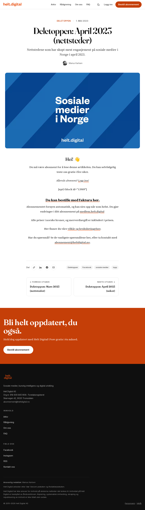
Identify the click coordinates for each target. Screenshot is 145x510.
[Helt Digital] (12, 4)
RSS (5, 461)
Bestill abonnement (128, 4)
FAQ (88, 4)
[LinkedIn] (40, 267)
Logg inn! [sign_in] (83, 180)
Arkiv (53, 4)
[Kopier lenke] (34, 267)
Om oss (78, 4)
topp (115, 267)
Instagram (8, 455)
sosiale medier (102, 267)
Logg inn (108, 4)
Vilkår (139, 503)
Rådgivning (65, 4)
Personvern (130, 503)
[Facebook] (47, 267)
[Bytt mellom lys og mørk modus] (98, 4)
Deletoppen (64, 21)
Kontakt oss (9, 467)
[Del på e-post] (53, 267)
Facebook (86, 267)
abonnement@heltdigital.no (72, 242)
